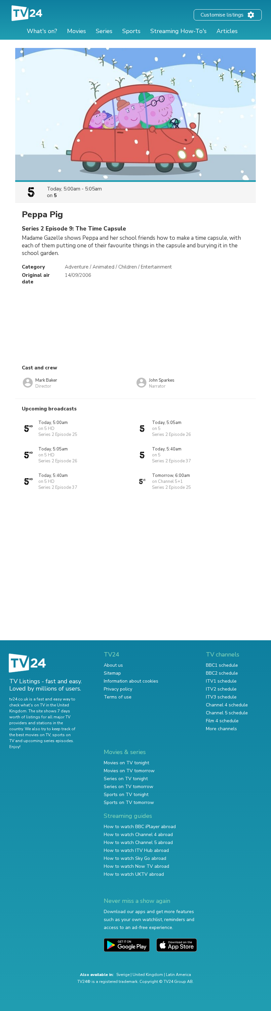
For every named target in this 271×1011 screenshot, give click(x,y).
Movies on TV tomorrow (129, 771)
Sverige (123, 974)
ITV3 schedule (221, 697)
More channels (221, 729)
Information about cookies (131, 681)
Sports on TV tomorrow (129, 802)
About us (113, 665)
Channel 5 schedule (227, 713)
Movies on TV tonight (126, 763)
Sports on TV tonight (126, 794)
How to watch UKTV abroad (134, 874)
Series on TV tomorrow (128, 786)
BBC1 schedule (222, 665)
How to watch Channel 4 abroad (138, 834)
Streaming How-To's (178, 31)
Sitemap (112, 673)
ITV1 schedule (221, 681)
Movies (76, 31)
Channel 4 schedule (227, 705)
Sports (131, 31)
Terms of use (118, 697)
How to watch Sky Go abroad (135, 858)
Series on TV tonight (126, 779)
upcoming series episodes (48, 740)
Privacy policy (118, 689)
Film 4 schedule (222, 721)
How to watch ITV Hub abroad (136, 850)
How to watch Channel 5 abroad (138, 842)
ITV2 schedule (221, 689)
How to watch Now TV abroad (136, 866)
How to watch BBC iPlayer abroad (140, 826)
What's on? (42, 31)
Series (104, 31)
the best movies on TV (29, 734)
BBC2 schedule (222, 673)
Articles (227, 31)
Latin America (178, 974)
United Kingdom (148, 974)
